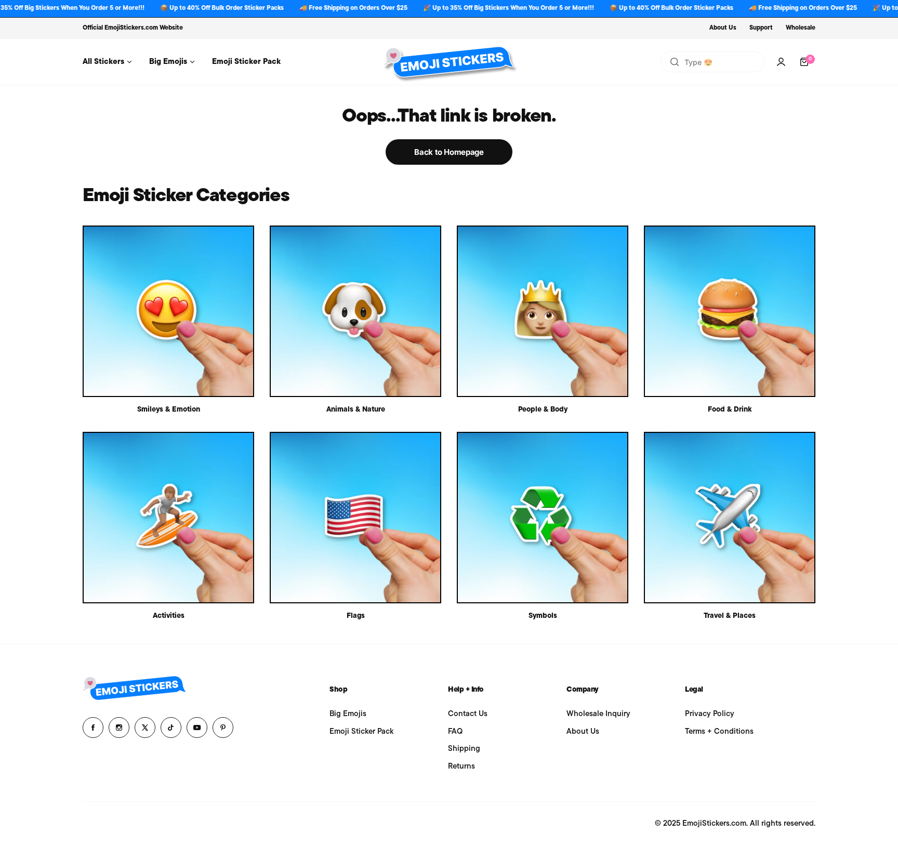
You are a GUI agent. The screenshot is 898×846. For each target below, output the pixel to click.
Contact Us (467, 714)
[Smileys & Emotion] (168, 311)
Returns (461, 767)
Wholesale (800, 28)
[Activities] (168, 517)
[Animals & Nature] (355, 311)
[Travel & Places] (729, 517)
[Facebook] (93, 727)
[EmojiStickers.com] (449, 61)
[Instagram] (119, 727)
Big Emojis (347, 714)
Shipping (464, 749)
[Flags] (355, 517)
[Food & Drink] (729, 311)
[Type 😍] (674, 61)
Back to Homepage (448, 152)
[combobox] (712, 61)
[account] (781, 61)
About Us (722, 28)
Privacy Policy (709, 714)
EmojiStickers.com (131, 28)
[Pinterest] (223, 727)
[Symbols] (542, 517)
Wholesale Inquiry (598, 714)
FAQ (455, 732)
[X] (145, 727)
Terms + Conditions (719, 732)
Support (761, 28)
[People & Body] (542, 311)
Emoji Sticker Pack (361, 732)
